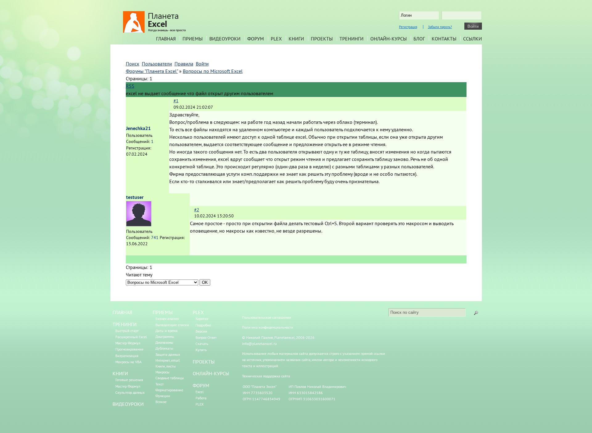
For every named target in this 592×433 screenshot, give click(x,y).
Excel (199, 391)
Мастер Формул (127, 343)
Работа (201, 398)
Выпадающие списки (172, 324)
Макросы (162, 372)
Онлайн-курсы (388, 39)
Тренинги (351, 39)
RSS (130, 86)
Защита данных (167, 354)
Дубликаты (164, 348)
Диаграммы (164, 336)
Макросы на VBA (128, 361)
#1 (176, 100)
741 (154, 237)
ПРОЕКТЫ (204, 362)
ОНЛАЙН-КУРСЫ (211, 373)
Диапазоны (164, 342)
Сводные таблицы (169, 378)
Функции (162, 395)
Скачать (201, 343)
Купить (201, 349)
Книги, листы (165, 366)
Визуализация (126, 355)
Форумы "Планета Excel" (152, 71)
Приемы (193, 39)
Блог (419, 39)
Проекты (322, 39)
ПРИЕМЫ (163, 312)
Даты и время (166, 330)
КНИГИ (120, 373)
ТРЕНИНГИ (125, 324)
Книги (296, 39)
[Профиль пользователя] (138, 224)
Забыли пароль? (440, 27)
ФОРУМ (201, 385)
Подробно (203, 325)
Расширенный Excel (131, 336)
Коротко (201, 318)
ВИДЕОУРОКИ (128, 404)
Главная (166, 39)
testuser (135, 197)
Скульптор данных (130, 392)
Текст (159, 384)
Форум (255, 39)
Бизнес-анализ (167, 318)
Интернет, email (167, 360)
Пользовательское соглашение (266, 317)
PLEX (276, 39)
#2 (196, 209)
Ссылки (472, 39)
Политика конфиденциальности (267, 327)
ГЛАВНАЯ (122, 312)
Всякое (160, 401)
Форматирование (169, 390)
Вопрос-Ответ (206, 337)
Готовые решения (129, 379)
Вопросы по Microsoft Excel (213, 71)
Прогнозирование (129, 349)
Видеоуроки (224, 39)
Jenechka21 (138, 128)
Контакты (444, 39)
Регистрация (408, 27)
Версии (201, 331)
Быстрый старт (127, 330)
